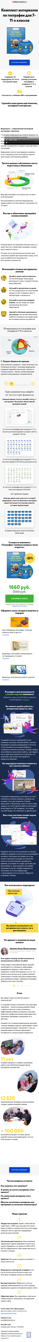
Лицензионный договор (8, 1313)
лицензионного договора (19, 606)
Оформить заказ (19, 598)
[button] (16, 922)
